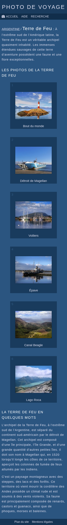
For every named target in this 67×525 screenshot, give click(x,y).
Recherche (40, 16)
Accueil (12, 16)
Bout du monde (33, 126)
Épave (33, 290)
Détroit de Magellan (33, 181)
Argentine (11, 29)
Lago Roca (33, 400)
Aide (24, 16)
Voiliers (33, 235)
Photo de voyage (33, 7)
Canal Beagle (33, 345)
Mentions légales (42, 521)
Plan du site (21, 521)
